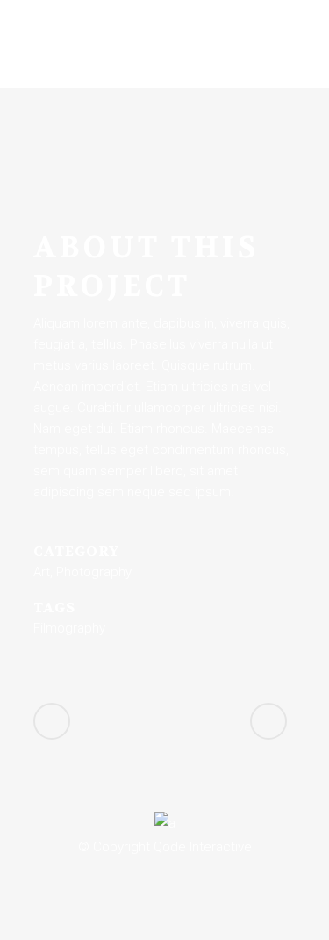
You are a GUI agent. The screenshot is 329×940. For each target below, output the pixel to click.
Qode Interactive (203, 847)
